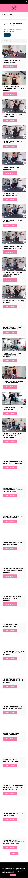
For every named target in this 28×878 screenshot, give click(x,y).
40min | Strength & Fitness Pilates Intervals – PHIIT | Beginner (14, 560)
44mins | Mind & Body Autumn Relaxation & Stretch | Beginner (14, 642)
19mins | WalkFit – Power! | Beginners (14, 211)
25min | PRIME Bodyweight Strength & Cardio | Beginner (14, 344)
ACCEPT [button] (13, 874)
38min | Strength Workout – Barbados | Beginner (14, 507)
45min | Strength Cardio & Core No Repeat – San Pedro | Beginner (14, 670)
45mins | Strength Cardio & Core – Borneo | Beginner (14, 698)
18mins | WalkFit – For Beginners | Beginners (14, 185)
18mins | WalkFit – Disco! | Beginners (14, 158)
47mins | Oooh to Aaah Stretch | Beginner (14, 724)
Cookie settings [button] (5, 875)
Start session (10, 66)
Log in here (15, 40)
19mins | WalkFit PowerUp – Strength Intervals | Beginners (14, 264)
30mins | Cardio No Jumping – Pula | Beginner (14, 398)
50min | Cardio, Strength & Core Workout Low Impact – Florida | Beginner (14, 777)
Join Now (7, 35)
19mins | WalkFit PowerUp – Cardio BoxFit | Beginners (14, 237)
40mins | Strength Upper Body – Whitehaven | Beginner (14, 588)
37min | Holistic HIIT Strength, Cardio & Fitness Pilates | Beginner (14, 479)
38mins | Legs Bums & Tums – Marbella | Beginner (14, 533)
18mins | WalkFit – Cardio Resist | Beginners (14, 132)
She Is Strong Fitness (14, 8)
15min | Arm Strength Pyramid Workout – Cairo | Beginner (14, 78)
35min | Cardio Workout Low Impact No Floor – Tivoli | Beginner (14, 425)
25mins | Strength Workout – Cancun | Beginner (14, 372)
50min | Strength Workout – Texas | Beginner (14, 805)
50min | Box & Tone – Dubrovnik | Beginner (14, 750)
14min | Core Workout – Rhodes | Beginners (14, 51)
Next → (14, 854)
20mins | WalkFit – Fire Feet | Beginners (14, 292)
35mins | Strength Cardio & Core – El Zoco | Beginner (14, 453)
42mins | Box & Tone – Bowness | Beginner (14, 616)
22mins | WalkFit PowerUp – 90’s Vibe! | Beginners (14, 318)
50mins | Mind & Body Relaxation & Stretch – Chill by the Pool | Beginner (14, 831)
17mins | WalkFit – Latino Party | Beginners (14, 106)
